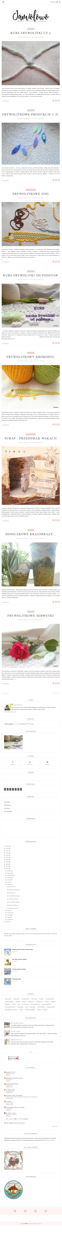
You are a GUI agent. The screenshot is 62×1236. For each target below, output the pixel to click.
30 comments (5, 602)
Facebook (13, 764)
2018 (7, 864)
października (10, 875)
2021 (7, 857)
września (9, 877)
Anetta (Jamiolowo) (17, 705)
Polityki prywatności (49, 1140)
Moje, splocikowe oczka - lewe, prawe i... (15, 1123)
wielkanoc (31, 1001)
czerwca (9, 884)
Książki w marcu (9, 1102)
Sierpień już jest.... (10, 1085)
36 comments (5, 425)
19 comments (5, 262)
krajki (39, 1009)
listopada (9, 873)
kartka (41, 999)
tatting (47, 1001)
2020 (7, 859)
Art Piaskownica (30, 189)
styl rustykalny (35, 1004)
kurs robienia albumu (11, 1009)
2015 (7, 921)
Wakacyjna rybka (16, 979)
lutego (8, 917)
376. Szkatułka (9, 1108)
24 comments (5, 180)
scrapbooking (8, 811)
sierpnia (9, 880)
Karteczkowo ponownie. (11, 1114)
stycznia (9, 919)
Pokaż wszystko (54, 1126)
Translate (32, 724)
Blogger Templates (37, 1223)
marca (8, 915)
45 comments (5, 101)
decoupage (7, 802)
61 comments (5, 343)
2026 (7, 846)
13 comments (5, 520)
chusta (21, 1009)
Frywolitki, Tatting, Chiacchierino (14, 1095)
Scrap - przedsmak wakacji (31, 438)
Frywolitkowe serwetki (31, 615)
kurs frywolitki (46, 1004)
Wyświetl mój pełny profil (10, 712)
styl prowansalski (10, 1007)
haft (26, 1007)
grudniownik (41, 1007)
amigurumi (20, 1007)
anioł (13, 1004)
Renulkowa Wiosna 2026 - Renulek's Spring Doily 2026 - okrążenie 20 (21, 1097)
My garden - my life (11, 1113)
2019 (7, 862)
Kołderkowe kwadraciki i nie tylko (14, 1078)
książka (45, 1009)
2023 (7, 853)
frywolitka (31, 29)
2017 (7, 866)
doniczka (30, 530)
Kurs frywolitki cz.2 (30, 33)
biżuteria (32, 1007)
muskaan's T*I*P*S (11, 1072)
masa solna (25, 1004)
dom (19, 1004)
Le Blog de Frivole (10, 1090)
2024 (7, 850)
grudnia (9, 871)
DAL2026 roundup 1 (10, 1073)
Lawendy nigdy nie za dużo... (19, 969)
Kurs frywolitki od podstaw (30, 275)
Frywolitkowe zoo (31, 194)
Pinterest (47, 764)
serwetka (7, 1004)
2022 (7, 855)
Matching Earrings (10, 1091)
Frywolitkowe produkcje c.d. (30, 114)
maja (8, 910)
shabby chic (39, 1001)
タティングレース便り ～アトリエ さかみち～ (17, 1119)
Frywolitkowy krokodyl (31, 357)
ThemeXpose (30, 1223)
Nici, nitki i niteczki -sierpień (19, 959)
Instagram (30, 764)
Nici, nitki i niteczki (15, 1031)
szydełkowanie (50, 999)
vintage (53, 1001)
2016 (7, 868)
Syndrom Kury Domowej (12, 1084)
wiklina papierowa (30, 1009)
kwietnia (9, 912)
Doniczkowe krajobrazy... (30, 534)
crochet (18, 1001)
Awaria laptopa (9, 1079)
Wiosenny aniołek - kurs (16, 1039)
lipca (8, 882)
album (24, 1001)
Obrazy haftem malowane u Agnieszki (15, 1107)
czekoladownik (9, 1001)
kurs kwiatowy (51, 1007)
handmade (7, 808)
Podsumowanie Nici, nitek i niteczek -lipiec (22, 949)
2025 (7, 848)
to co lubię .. (9, 1101)
